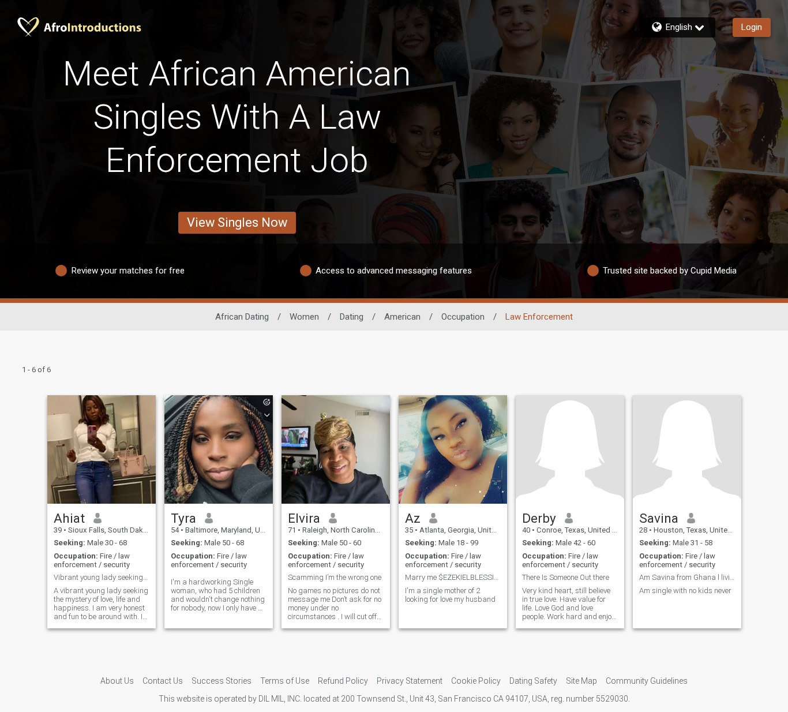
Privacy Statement (409, 680)
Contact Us (162, 680)
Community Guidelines (647, 680)
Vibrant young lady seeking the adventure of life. (101, 577)
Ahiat (69, 518)
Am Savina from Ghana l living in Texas (687, 577)
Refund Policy (343, 680)
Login (751, 27)
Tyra (183, 518)
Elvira (304, 518)
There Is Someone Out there (565, 577)
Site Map (581, 680)
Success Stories (222, 680)
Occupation (463, 317)
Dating (351, 317)
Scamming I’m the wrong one (334, 577)
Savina (658, 518)
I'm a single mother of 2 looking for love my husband (450, 595)
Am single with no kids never (685, 590)
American (402, 317)
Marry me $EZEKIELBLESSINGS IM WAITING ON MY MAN (453, 577)
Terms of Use (284, 680)
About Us (117, 680)
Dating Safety (533, 680)
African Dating (242, 317)
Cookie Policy (476, 680)
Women (304, 317)
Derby (539, 518)
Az (413, 518)
